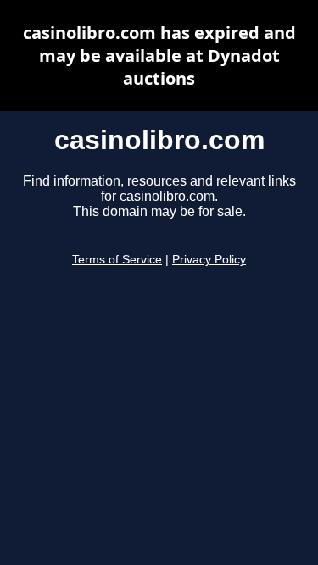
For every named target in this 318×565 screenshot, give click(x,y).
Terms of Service (117, 259)
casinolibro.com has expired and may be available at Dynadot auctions (159, 55)
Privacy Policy (209, 259)
